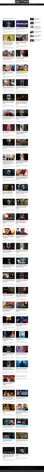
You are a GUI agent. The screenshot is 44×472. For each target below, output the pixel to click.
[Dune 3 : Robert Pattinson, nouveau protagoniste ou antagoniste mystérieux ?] (22, 231)
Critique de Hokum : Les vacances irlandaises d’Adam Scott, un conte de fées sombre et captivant (22, 266)
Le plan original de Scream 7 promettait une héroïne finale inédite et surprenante (8, 339)
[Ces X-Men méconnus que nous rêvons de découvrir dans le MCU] (22, 53)
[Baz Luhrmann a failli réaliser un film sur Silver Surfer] (22, 334)
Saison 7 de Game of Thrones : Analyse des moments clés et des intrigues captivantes (9, 354)
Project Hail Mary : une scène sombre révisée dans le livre (8, 132)
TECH (18, 4)
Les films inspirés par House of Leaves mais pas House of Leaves (22, 28)
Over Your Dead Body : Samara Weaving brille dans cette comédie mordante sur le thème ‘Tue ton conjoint (22, 192)
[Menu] (3, 4)
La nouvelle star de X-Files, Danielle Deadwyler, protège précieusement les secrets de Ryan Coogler (22, 132)
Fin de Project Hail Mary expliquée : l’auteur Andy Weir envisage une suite (8, 177)
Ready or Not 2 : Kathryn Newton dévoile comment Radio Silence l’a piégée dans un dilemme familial (8, 192)
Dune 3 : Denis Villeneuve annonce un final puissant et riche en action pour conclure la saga (8, 236)
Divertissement (4, 40)
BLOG (35, 4)
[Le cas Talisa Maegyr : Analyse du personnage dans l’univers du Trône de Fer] (22, 435)
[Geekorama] (22, 2)
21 (7, 463)
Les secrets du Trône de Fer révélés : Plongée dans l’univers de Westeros (21, 368)
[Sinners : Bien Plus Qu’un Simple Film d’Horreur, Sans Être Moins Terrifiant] (22, 421)
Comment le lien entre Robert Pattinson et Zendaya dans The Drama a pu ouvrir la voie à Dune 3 (8, 251)
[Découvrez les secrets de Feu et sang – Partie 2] (22, 450)
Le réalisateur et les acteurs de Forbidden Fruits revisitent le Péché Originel (8, 73)
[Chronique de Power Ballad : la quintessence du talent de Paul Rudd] (9, 82)
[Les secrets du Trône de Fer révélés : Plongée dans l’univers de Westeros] (22, 363)
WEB (8, 4)
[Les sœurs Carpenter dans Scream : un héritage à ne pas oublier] (9, 319)
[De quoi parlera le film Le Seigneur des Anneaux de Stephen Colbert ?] (22, 68)
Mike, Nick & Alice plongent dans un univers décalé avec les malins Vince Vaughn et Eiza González (8, 118)
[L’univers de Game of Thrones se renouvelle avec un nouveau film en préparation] (22, 305)
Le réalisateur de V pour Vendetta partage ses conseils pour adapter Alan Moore (21, 207)
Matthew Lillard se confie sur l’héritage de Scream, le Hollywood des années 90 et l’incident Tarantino (9, 369)
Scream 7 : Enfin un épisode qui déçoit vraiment (8, 412)
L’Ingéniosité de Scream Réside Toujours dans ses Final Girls (7, 440)
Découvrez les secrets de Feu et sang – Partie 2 (22, 455)
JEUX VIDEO (13, 4)
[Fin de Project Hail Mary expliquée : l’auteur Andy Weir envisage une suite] (9, 172)
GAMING (26, 4)
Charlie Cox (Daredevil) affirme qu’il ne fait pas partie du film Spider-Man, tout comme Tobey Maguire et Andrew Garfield (22, 178)
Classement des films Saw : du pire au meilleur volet (8, 207)
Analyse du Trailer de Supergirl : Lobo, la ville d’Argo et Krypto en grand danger (22, 43)
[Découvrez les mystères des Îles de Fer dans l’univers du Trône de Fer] (9, 421)
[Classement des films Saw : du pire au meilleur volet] (9, 202)
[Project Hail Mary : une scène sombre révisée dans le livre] (9, 127)
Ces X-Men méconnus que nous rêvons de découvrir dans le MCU (22, 58)
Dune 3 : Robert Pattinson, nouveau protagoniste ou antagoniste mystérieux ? (21, 236)
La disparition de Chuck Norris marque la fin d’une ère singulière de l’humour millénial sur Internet (22, 162)
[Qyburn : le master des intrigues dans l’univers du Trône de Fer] (22, 393)
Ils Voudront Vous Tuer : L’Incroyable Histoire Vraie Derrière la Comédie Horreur (8, 102)
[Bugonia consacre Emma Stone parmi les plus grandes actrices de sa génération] (9, 378)
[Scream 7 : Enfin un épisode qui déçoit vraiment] (9, 407)
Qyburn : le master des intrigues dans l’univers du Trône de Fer (21, 398)
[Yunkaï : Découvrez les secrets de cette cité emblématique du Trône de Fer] (22, 349)
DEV (10, 4)
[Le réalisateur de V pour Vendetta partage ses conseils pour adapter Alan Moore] (22, 202)
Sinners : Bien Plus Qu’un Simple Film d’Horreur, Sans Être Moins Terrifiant (21, 426)
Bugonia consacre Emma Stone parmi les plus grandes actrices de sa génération (8, 383)
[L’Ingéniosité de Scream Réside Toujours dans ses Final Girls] (9, 435)
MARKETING (22, 4)
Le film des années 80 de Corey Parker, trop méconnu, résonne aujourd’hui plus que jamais (22, 281)
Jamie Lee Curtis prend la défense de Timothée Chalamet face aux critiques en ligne (22, 251)
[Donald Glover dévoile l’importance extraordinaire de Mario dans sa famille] (9, 23)
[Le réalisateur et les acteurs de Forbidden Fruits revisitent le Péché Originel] (9, 68)
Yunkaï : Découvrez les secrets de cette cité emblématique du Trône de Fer (21, 354)
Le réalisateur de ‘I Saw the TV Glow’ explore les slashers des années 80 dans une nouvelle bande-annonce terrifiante (8, 456)
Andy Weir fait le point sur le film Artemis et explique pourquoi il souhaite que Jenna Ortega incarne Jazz (21, 222)
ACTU (32, 4)
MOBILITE (29, 4)
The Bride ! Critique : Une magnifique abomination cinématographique (8, 295)
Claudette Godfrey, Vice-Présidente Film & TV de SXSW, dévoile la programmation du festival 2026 (21, 295)
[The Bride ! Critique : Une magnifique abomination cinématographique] (9, 290)
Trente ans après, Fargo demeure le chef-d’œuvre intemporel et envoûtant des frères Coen (9, 281)
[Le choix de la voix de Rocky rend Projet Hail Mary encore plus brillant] (22, 142)
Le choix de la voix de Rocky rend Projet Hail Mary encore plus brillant (21, 147)
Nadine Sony (4, 45)
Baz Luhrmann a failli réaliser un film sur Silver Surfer (21, 339)
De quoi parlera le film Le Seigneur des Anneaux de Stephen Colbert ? (22, 72)
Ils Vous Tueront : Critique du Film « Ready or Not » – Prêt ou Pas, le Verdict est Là (22, 88)
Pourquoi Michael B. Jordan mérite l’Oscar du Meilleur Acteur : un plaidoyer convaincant (8, 310)
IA (16, 4)
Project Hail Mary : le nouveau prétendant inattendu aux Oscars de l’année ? (21, 118)
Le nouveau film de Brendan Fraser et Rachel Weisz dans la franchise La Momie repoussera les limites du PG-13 (9, 398)
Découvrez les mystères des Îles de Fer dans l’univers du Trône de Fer (8, 426)
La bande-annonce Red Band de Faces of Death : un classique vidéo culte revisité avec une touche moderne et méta (22, 103)
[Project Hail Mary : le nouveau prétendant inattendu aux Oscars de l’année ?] (22, 112)
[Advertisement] (22, 12)
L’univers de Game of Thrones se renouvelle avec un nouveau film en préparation (21, 310)
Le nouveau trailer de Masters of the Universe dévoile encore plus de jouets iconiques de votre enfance (9, 58)
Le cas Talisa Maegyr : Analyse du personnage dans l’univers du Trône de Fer (22, 441)
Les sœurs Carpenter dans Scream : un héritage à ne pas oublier (9, 324)
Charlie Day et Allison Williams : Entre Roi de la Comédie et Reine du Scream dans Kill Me (8, 147)
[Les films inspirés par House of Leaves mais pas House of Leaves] (22, 23)
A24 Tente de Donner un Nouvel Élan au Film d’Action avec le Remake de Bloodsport (8, 222)
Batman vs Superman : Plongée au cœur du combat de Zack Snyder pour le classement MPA (21, 325)
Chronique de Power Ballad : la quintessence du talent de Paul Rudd (8, 87)
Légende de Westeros (18, 438)
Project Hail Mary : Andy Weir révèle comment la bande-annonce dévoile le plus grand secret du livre (8, 266)
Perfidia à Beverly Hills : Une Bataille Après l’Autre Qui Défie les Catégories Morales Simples (22, 412)
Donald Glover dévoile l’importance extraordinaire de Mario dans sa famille (9, 28)
